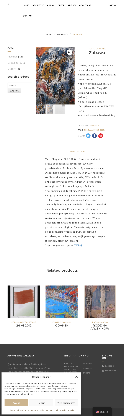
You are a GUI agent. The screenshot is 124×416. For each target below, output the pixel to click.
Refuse (41, 402)
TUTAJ (78, 245)
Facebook (110, 366)
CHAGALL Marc (91, 130)
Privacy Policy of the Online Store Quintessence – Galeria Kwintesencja (41, 410)
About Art (85, 5)
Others (12, 68)
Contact (28, 16)
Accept (16, 402)
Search (14, 91)
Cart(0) (112, 5)
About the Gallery (43, 5)
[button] (76, 376)
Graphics (62, 34)
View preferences (66, 402)
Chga (103, 130)
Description (77, 151)
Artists (72, 5)
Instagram (110, 371)
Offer (61, 5)
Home (26, 5)
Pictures (13, 56)
